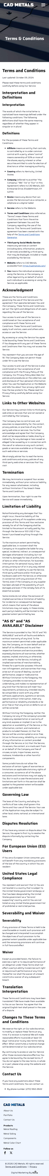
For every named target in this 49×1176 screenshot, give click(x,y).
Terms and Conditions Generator (23, 236)
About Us (8, 1111)
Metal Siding (10, 1134)
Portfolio (8, 1115)
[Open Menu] (43, 5)
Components (10, 1138)
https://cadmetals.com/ (34, 266)
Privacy (33, 1166)
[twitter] (11, 1152)
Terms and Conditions (16, 1166)
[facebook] (5, 1152)
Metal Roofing (10, 1129)
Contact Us (9, 1120)
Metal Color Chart (12, 1143)
